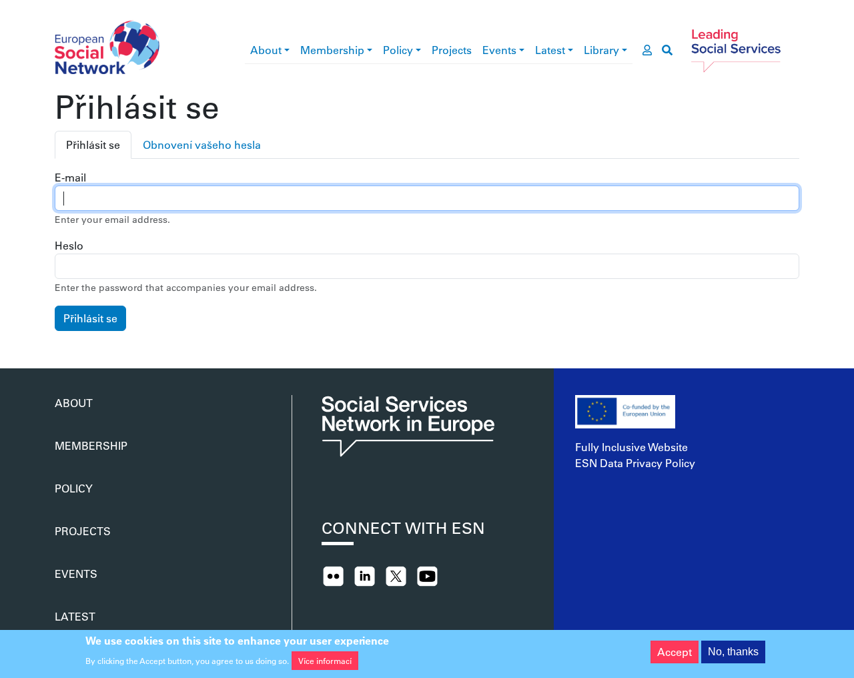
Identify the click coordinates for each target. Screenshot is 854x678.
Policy (398, 50)
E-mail (70, 177)
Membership (332, 50)
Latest (550, 50)
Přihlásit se (93, 144)
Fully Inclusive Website (631, 447)
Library (601, 50)
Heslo (69, 245)
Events (499, 50)
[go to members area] (647, 50)
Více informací (325, 660)
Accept (674, 652)
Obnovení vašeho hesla (202, 144)
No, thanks (733, 651)
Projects (452, 50)
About (266, 50)
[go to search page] (667, 50)
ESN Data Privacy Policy (635, 463)
